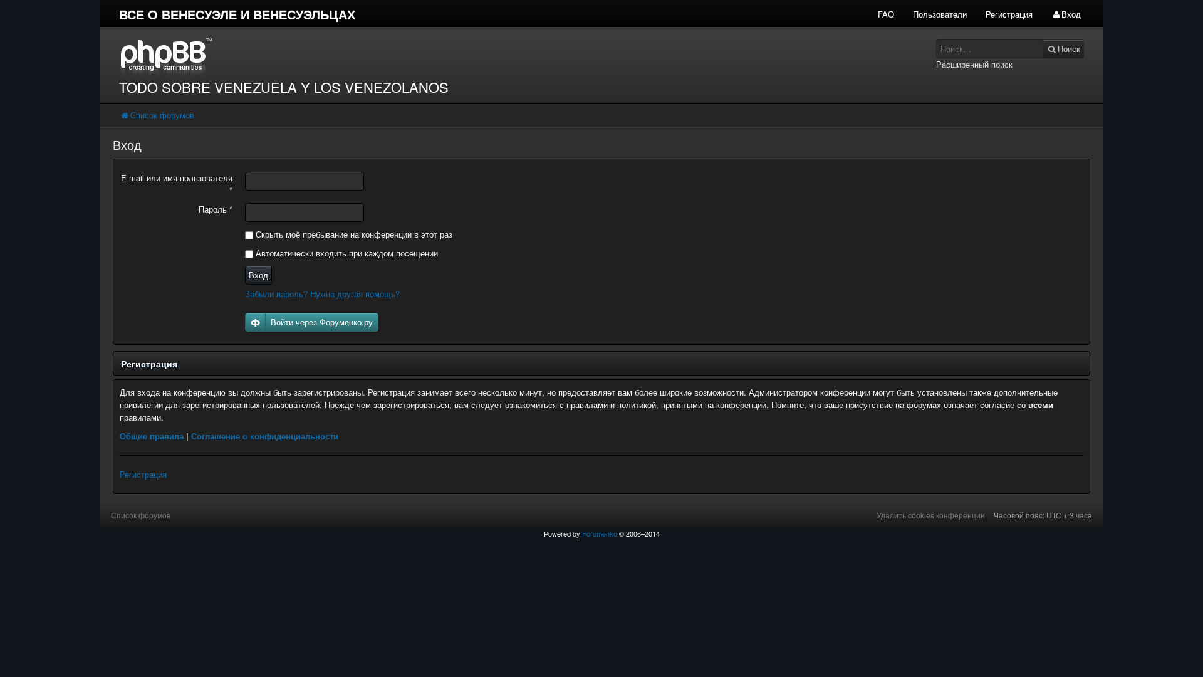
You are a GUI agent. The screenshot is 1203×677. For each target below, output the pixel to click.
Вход (258, 275)
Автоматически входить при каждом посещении (345, 253)
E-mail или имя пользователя (176, 184)
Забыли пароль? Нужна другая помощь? (322, 294)
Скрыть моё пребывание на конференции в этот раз (352, 234)
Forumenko (599, 533)
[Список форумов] (475, 56)
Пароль (215, 209)
